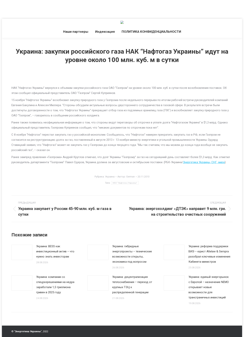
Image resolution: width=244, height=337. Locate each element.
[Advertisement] (69, 8)
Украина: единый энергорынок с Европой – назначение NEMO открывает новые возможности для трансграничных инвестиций (209, 287)
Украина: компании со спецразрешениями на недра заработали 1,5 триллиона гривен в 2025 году (55, 284)
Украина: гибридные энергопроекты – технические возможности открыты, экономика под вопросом (132, 254)
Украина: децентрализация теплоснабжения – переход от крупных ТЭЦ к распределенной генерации (132, 284)
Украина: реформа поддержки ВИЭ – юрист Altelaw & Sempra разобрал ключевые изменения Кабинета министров (209, 254)
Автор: (126, 176)
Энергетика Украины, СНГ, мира (204, 162)
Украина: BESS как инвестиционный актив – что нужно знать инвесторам (55, 251)
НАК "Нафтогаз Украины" (125, 183)
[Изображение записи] (21, 252)
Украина (110, 176)
